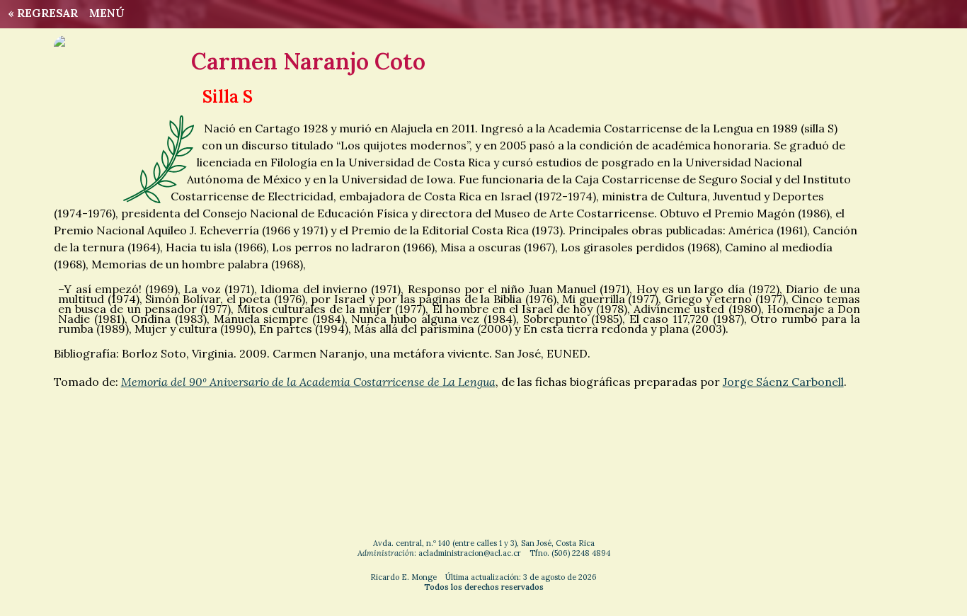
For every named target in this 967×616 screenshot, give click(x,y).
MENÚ (107, 13)
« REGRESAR (40, 13)
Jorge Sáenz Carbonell (783, 382)
